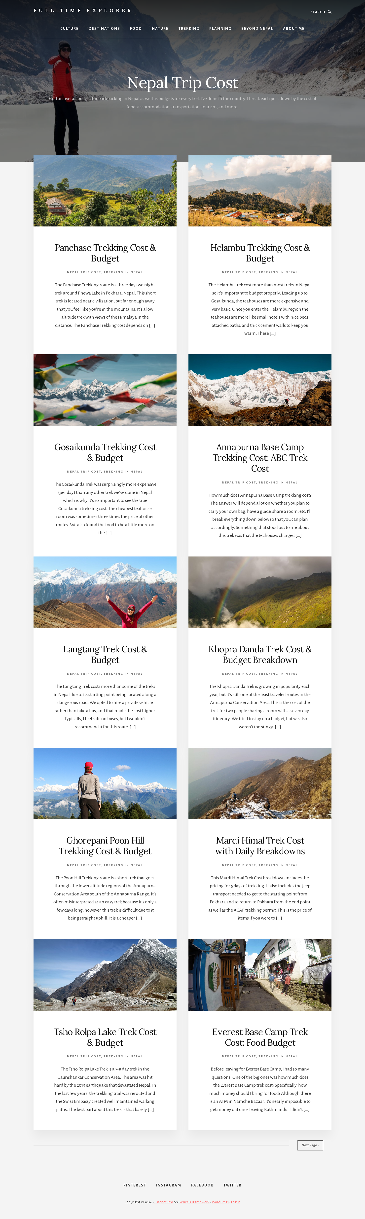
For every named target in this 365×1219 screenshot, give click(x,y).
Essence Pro (163, 1202)
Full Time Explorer (83, 10)
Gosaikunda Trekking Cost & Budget (105, 452)
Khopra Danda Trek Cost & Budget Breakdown (260, 654)
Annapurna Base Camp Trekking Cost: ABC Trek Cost (260, 457)
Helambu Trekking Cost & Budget (260, 253)
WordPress (220, 1202)
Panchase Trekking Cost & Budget (105, 253)
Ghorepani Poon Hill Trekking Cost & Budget (105, 846)
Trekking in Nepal (123, 272)
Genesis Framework (194, 1202)
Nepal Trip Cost (84, 272)
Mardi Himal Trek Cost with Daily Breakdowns (260, 846)
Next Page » (310, 1145)
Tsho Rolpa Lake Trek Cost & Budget (105, 1037)
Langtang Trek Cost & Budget (105, 654)
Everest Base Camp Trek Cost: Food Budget (260, 1037)
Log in (235, 1202)
